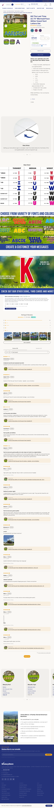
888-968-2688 (6, 769)
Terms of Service (40, 793)
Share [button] (33, 99)
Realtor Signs (4, 797)
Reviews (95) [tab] (15, 348)
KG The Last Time (7, 689)
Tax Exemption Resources (24, 791)
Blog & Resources (23, 795)
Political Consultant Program (25, 789)
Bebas (4, 687)
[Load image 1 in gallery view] (6, 41)
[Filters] (9, 352)
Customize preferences (26, 805)
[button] (33, 25)
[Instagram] (5, 779)
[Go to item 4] (34, 336)
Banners (3, 787)
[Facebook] (3, 779)
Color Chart (39, 787)
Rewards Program (23, 793)
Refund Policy (40, 791)
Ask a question (27, 342)
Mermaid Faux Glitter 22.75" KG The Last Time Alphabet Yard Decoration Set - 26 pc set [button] (26, 648)
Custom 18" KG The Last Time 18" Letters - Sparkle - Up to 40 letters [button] (23, 385)
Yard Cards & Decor (6, 793)
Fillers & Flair (31, 692)
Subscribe (48, 754)
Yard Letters (17, 11)
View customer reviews (10, 308)
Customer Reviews (23, 785)
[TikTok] (8, 779)
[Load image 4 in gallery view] (18, 41)
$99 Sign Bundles (5, 799)
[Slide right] (24, 26)
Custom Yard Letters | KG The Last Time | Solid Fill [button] (19, 401)
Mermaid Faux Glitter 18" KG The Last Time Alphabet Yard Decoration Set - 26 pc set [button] (26, 479)
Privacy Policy (40, 795)
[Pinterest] (11, 779)
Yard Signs (4, 785)
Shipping (39, 789)
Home (4, 11)
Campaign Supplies (6, 789)
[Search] (12, 5)
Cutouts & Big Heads (6, 795)
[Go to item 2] (17, 336)
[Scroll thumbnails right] (49, 336)
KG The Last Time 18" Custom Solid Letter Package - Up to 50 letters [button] (23, 519)
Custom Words (32, 691)
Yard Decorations (10, 11)
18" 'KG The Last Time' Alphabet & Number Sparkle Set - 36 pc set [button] (23, 567)
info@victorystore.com (7, 774)
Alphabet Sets (31, 687)
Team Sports (4, 791)
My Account (39, 785)
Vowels (22, 11)
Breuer (4, 691)
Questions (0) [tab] (39, 348)
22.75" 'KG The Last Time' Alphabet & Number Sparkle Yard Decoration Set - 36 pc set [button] (26, 586)
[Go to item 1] (8, 336)
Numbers (30, 689)
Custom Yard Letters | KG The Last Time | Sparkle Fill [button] (20, 369)
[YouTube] (13, 779)
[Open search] (6, 352)
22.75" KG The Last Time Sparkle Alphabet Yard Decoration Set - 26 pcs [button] (24, 604)
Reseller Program (22, 787)
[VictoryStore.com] (3, 4)
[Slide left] (5, 26)
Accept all (49, 805)
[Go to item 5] (43, 336)
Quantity (42, 35)
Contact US (21, 797)
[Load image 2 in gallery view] (12, 41)
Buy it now (40, 54)
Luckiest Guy (6, 692)
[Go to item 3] (26, 336)
